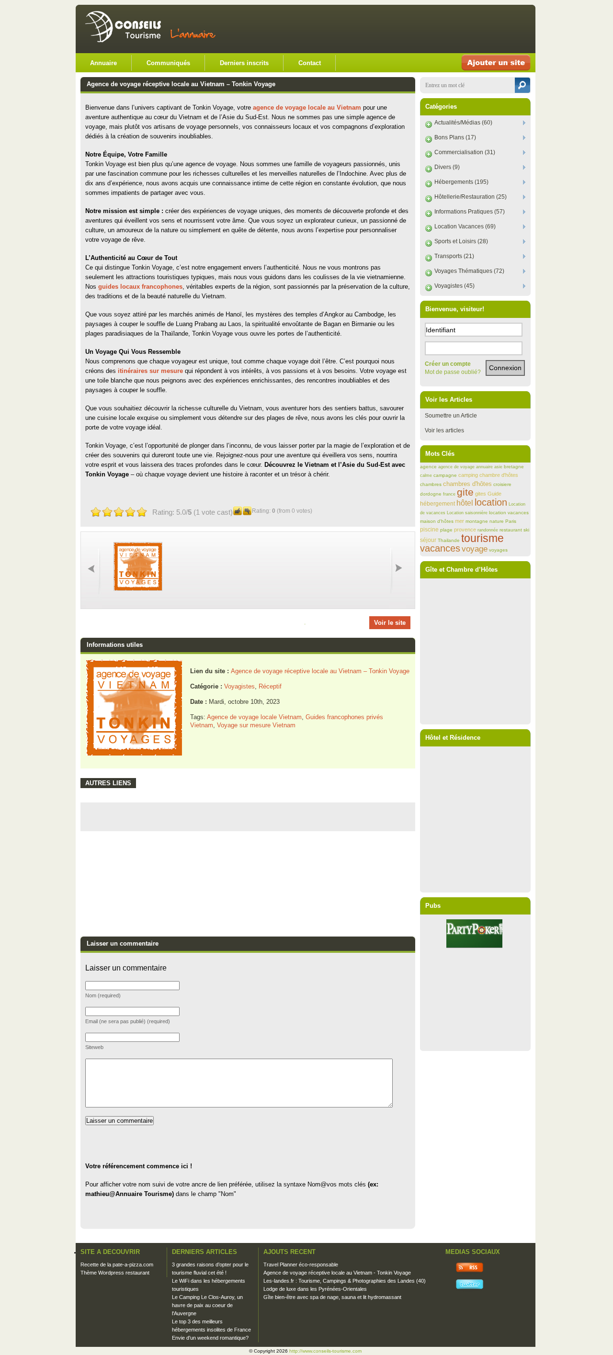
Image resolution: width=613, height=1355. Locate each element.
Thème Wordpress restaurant (114, 1273)
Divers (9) (447, 167)
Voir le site (390, 622)
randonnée (487, 530)
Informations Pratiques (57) (469, 211)
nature (496, 521)
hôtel (464, 503)
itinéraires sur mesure (150, 370)
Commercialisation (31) (464, 152)
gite (465, 492)
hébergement (437, 503)
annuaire (484, 466)
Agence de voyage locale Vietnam (254, 717)
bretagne (514, 466)
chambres (431, 484)
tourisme (482, 538)
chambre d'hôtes (498, 475)
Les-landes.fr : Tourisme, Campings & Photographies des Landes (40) (344, 1281)
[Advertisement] (418, 28)
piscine (429, 529)
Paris (510, 521)
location (491, 502)
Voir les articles (444, 430)
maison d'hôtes (437, 521)
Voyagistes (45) (454, 285)
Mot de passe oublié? (453, 372)
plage (446, 529)
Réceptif (270, 686)
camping (468, 475)
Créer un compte (448, 364)
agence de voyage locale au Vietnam (307, 107)
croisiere (502, 484)
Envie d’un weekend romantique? (210, 1338)
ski (526, 529)
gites (480, 494)
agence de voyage (456, 466)
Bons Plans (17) (455, 137)
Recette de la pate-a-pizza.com (116, 1264)
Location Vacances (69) (465, 226)
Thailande (449, 540)
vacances (440, 548)
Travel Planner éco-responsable (300, 1264)
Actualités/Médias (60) (463, 122)
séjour (428, 540)
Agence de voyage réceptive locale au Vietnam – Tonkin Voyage (320, 671)
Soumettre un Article (451, 415)
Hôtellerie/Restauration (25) (470, 196)
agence (428, 466)
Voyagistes (239, 686)
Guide (494, 494)
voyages (498, 550)
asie (498, 466)
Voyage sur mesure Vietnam (256, 725)
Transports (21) (454, 256)
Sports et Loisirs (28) (461, 241)
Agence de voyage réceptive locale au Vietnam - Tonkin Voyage (337, 1273)
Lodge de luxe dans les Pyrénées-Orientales (315, 1289)
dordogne (431, 494)
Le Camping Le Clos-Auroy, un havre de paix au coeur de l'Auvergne (207, 1305)
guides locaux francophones (140, 286)
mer (459, 521)
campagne (445, 475)
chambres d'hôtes (467, 483)
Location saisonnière (467, 512)
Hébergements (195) (461, 182)
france (449, 494)
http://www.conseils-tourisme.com (325, 1351)
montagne (476, 521)
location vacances (509, 512)
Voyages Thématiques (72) (469, 271)
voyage (475, 548)
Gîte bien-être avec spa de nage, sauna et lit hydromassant (332, 1297)
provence (465, 529)
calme (426, 475)
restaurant (510, 529)
